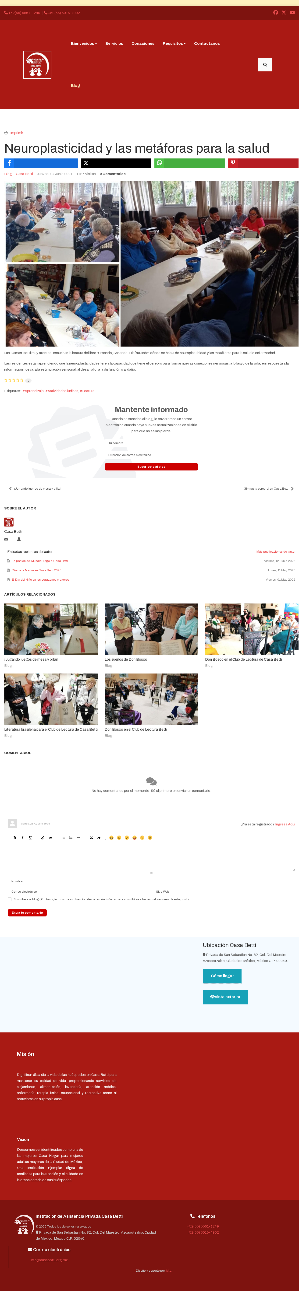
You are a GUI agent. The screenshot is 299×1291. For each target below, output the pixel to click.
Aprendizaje (34, 391)
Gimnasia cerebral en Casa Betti (266, 488)
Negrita (14, 837)
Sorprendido (126, 837)
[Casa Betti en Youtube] (292, 13)
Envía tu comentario (27, 912)
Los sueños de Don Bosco (126, 659)
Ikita (168, 1270)
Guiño (149, 837)
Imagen (50, 837)
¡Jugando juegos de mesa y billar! (37, 488)
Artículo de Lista (78, 837)
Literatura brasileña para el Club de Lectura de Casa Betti (51, 729)
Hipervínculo (42, 837)
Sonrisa (119, 837)
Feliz (111, 837)
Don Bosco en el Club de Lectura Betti (136, 729)
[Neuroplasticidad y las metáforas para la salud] (151, 264)
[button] (84, 44)
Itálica (22, 837)
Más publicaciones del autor (275, 551)
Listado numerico (70, 837)
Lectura (88, 391)
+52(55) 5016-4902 (63, 13)
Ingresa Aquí (285, 824)
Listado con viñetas (63, 837)
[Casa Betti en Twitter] (283, 13)
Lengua (134, 837)
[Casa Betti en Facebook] (275, 13)
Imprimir (16, 133)
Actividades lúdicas (63, 391)
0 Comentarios (113, 174)
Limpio (98, 837)
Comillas (91, 837)
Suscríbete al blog (151, 466)
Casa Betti (24, 174)
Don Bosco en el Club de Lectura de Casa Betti (243, 659)
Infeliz (142, 837)
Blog (8, 174)
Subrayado (30, 837)
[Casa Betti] (37, 65)
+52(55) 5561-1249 (24, 13)
